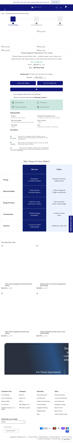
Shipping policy (67, 437)
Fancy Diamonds (59, 401)
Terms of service (55, 437)
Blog (38, 414)
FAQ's (21, 401)
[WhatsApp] (69, 421)
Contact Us (22, 398)
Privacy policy (33, 437)
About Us (21, 395)
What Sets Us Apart (24, 407)
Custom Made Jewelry (61, 414)
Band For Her (58, 411)
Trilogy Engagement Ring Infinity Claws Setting (17, 13)
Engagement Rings (42, 407)
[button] (5, 9)
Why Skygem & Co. (24, 404)
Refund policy (43, 437)
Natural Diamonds (42, 395)
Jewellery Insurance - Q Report (8, 408)
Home (2, 13)
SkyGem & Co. (22, 437)
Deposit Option (5, 401)
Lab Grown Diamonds (61, 398)
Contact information (44, 439)
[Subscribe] (23, 422)
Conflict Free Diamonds (43, 401)
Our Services (5, 404)
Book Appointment (71, 224)
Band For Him (58, 407)
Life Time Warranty (6, 398)
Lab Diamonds (41, 398)
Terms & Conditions (58, 439)
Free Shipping (5, 395)
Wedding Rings (41, 411)
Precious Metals (41, 404)
